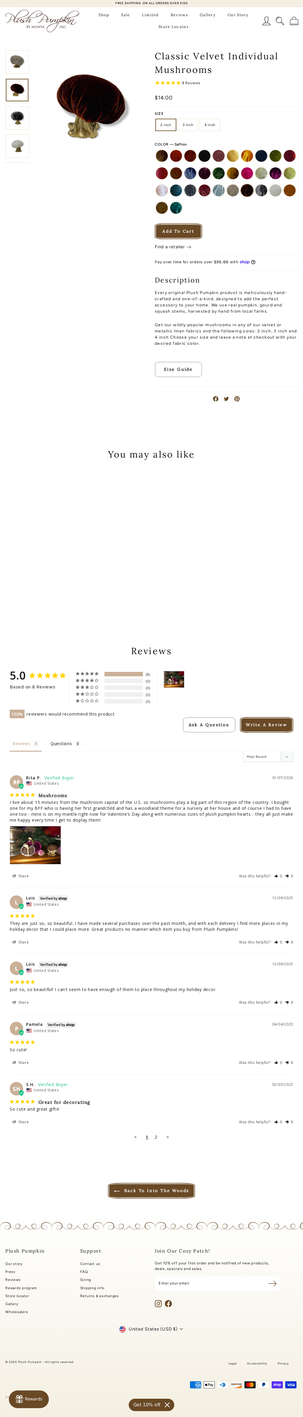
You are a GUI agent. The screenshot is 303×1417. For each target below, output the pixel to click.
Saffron (247, 190)
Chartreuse (275, 156)
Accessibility (257, 1363)
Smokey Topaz (261, 190)
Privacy (283, 1363)
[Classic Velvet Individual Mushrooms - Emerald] (59, 584)
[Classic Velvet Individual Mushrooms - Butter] (51, 578)
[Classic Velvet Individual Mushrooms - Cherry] (19, 584)
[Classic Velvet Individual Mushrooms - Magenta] (27, 591)
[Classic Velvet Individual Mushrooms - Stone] (59, 598)
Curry (176, 173)
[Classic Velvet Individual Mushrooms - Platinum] (59, 591)
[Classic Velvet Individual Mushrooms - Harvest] (67, 584)
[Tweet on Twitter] (226, 398)
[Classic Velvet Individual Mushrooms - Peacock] (51, 591)
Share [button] (23, 876)
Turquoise (176, 208)
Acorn (162, 156)
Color (171, 144)
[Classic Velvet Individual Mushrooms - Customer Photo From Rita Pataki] (174, 679)
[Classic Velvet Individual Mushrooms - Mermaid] (35, 591)
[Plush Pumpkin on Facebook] (168, 1303)
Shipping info (92, 1288)
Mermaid (290, 173)
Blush (219, 156)
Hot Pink (247, 173)
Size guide (178, 369)
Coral (162, 173)
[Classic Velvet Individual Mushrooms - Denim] (43, 584)
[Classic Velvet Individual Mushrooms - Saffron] (27, 598)
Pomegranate (204, 190)
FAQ (84, 1272)
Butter (233, 156)
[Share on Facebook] (215, 398)
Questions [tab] (61, 743)
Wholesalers (16, 1312)
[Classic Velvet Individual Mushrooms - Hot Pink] (11, 591)
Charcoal (261, 156)
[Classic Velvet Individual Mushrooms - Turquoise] (67, 598)
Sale (125, 14)
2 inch (165, 125)
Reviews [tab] (21, 743)
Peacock (176, 190)
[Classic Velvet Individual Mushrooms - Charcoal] (67, 578)
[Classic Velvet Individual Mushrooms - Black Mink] (35, 578)
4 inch (209, 125)
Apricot (176, 156)
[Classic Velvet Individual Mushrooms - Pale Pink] (43, 591)
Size (159, 114)
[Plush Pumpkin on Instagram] (158, 1303)
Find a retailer (170, 246)
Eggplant (204, 173)
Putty (233, 190)
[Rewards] (29, 1399)
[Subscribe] (272, 1283)
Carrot (247, 156)
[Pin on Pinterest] (237, 398)
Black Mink (204, 156)
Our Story (238, 14)
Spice (290, 190)
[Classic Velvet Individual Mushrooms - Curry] (35, 584)
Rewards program (21, 1288)
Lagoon (261, 173)
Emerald (219, 173)
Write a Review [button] (266, 724)
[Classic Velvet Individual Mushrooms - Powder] (11, 598)
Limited (150, 14)
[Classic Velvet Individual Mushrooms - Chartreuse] (11, 584)
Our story (13, 1264)
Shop (104, 14)
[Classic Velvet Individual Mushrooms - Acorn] (11, 578)
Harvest (233, 173)
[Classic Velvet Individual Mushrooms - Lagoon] (19, 591)
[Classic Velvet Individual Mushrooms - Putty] (19, 598)
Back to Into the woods (155, 1190)
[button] (278, 876)
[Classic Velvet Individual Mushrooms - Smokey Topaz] (35, 598)
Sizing (85, 1280)
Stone (162, 208)
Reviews (179, 14)
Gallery (208, 14)
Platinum (190, 190)
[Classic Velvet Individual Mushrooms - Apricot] (19, 578)
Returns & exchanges (99, 1296)
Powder (219, 190)
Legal (232, 1363)
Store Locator (174, 26)
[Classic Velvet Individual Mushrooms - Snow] (43, 598)
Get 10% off (146, 1404)
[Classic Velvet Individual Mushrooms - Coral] (27, 584)
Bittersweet (190, 156)
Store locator (17, 1296)
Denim (190, 173)
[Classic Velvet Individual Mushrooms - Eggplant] (51, 584)
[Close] (167, 1405)
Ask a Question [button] (209, 724)
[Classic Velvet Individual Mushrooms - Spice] (51, 598)
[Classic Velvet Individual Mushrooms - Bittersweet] (27, 578)
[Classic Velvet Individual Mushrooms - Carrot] (59, 578)
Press (10, 1272)
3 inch (188, 125)
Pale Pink (162, 190)
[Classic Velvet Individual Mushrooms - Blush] (43, 578)
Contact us (90, 1264)
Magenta (275, 173)
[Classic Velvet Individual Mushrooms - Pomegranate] (67, 591)
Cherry (290, 156)
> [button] (167, 1137)
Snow (275, 190)
